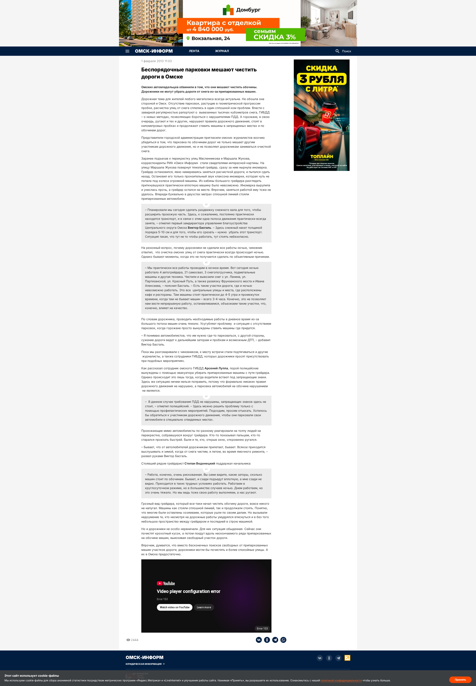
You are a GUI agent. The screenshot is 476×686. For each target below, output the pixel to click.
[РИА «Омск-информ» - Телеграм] (338, 658)
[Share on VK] (259, 640)
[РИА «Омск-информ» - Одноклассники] (329, 658)
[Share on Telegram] (274, 640)
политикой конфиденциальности (341, 680)
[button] (127, 51)
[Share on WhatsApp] (282, 640)
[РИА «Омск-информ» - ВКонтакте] (320, 658)
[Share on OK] (266, 640)
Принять (460, 679)
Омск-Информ (154, 51)
